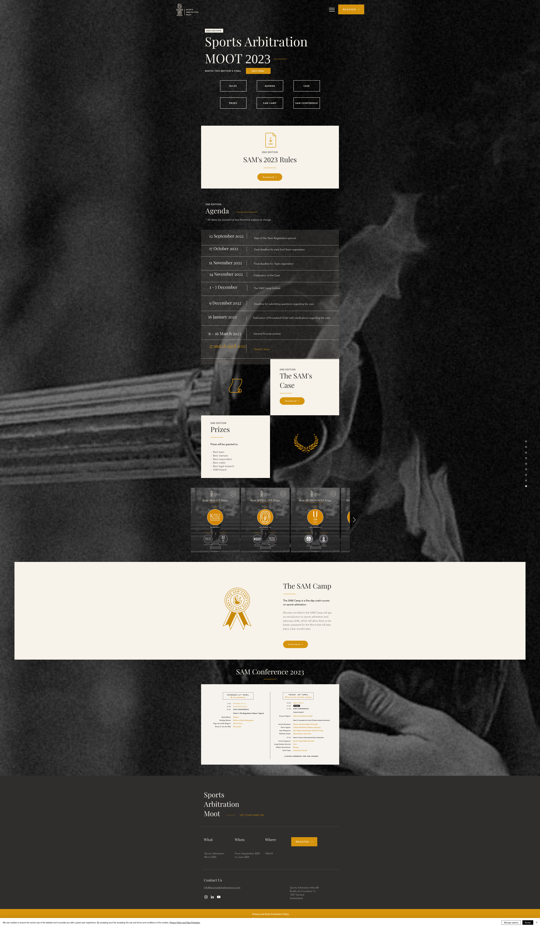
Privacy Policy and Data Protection (185, 922)
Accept (528, 922)
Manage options (511, 922)
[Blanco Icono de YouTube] (219, 897)
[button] (351, 9)
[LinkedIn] (212, 897)
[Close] (536, 922)
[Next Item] (354, 520)
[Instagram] (206, 897)
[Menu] (332, 9)
